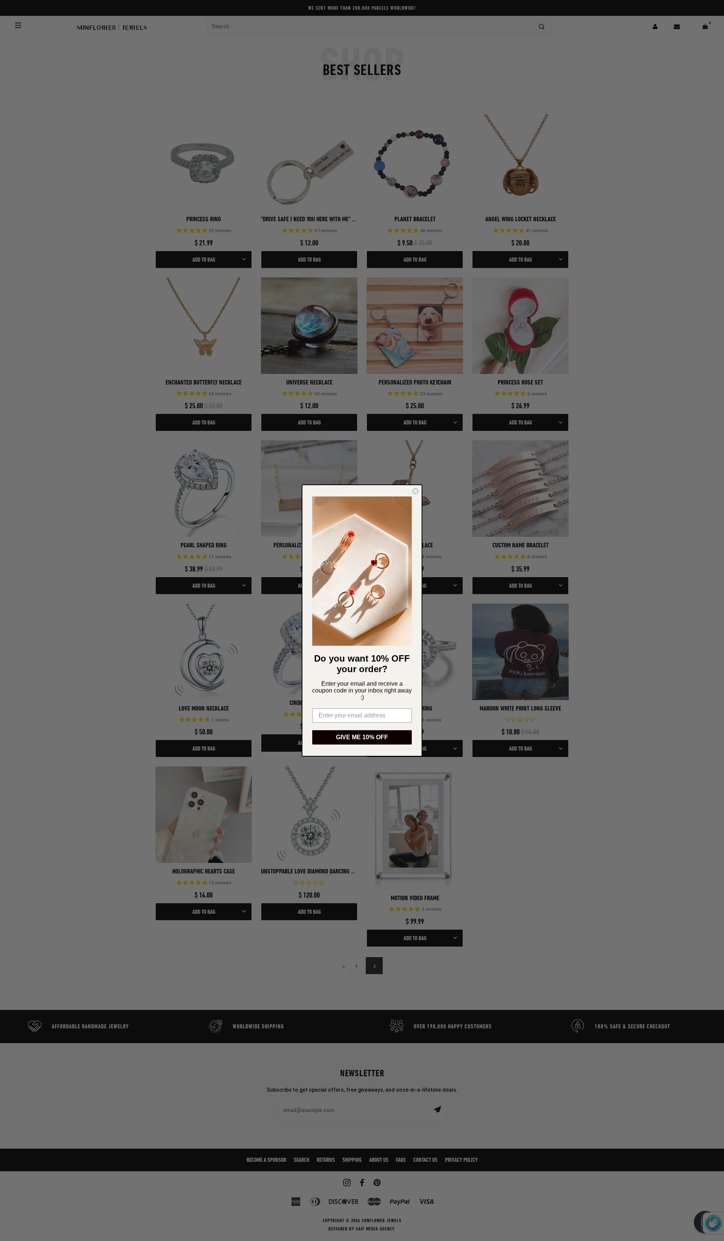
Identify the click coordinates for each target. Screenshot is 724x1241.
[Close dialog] (415, 491)
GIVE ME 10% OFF (362, 737)
